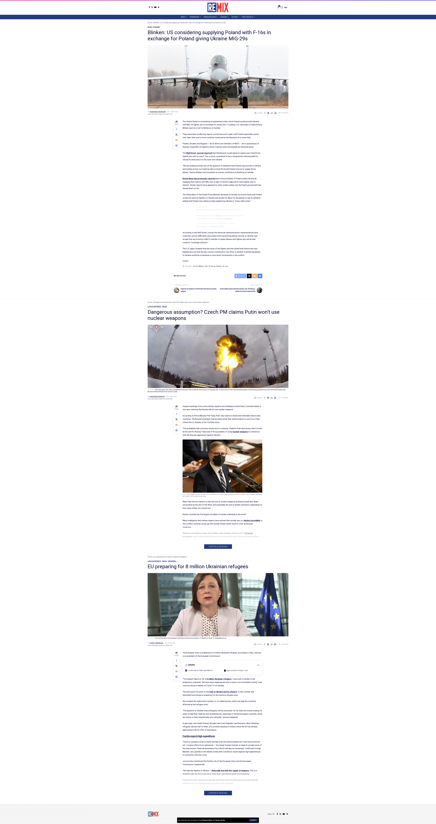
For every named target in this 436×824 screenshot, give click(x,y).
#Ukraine (218, 215)
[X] (152, 7)
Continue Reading (218, 546)
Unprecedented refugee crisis (237, 670)
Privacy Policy (207, 820)
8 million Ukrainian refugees (219, 679)
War (226, 266)
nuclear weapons (240, 432)
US (223, 266)
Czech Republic (154, 306)
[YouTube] (155, 7)
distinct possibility (252, 520)
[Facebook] (149, 7)
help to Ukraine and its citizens (223, 692)
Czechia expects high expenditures (200, 670)
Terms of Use (220, 820)
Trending (172, 561)
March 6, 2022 (218, 226)
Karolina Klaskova (157, 396)
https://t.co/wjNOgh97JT (225, 218)
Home (150, 22)
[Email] (271, 113)
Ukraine (219, 266)
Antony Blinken (198, 266)
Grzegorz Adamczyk (158, 111)
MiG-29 (207, 266)
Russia (213, 266)
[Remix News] (218, 7)
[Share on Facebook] (264, 113)
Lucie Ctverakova (156, 643)
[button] (253, 820)
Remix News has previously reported (199, 178)
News (150, 27)
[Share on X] (268, 113)
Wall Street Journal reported (199, 153)
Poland (156, 27)
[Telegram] (158, 7)
